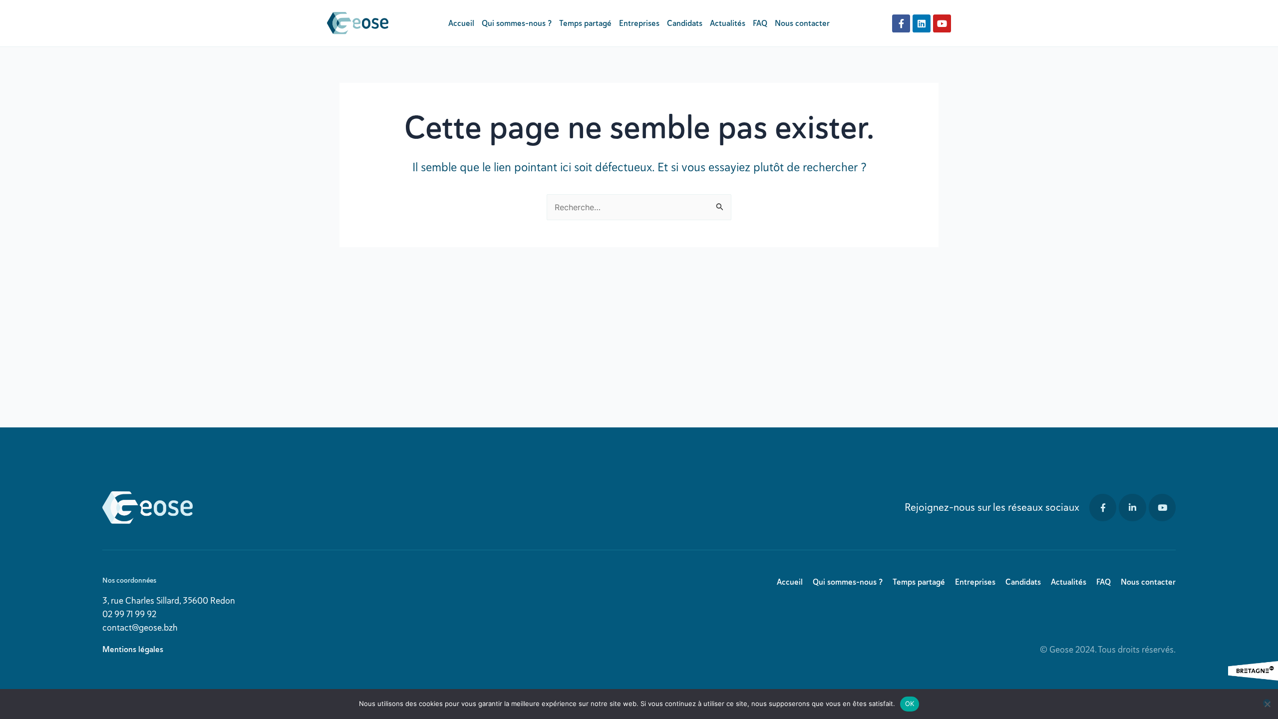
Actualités (727, 23)
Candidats (684, 23)
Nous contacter (802, 23)
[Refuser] (1267, 703)
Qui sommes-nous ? (517, 23)
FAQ (760, 23)
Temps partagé (585, 23)
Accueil (461, 23)
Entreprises (639, 23)
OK (910, 704)
